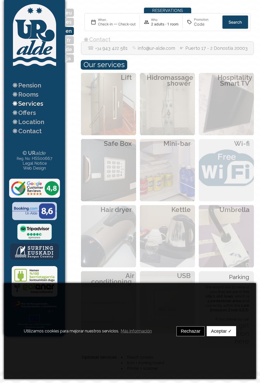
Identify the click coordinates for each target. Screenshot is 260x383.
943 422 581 (108, 48)
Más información (136, 331)
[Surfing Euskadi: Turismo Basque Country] (34, 251)
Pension (26, 85)
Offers (24, 112)
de (69, 49)
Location (28, 122)
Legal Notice (35, 163)
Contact (27, 131)
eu (69, 13)
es (69, 22)
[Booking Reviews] (34, 211)
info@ (153, 48)
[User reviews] (34, 189)
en (69, 31)
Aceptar (221, 331)
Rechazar (190, 331)
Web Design (34, 168)
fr (69, 40)
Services (27, 103)
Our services (104, 64)
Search (235, 22)
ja (69, 58)
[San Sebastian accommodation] (34, 68)
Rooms (25, 94)
